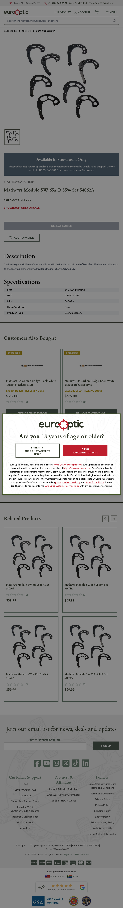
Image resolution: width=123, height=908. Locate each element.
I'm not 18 (37, 451)
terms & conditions (95, 482)
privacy (58, 482)
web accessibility (71, 482)
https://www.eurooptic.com (68, 464)
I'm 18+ (85, 451)
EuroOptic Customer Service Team (62, 485)
